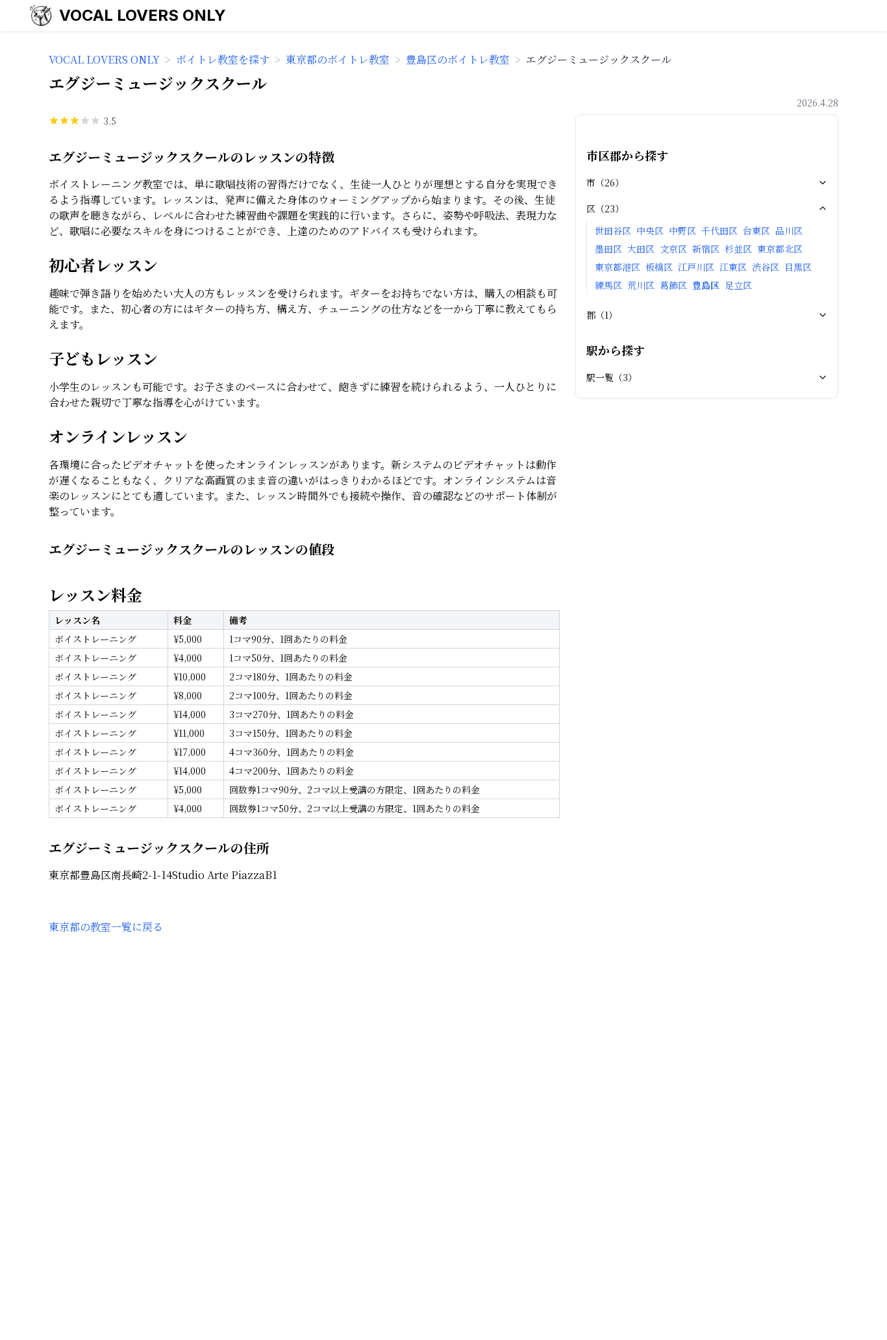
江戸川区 (696, 266)
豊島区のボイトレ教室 (458, 59)
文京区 (673, 248)
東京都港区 (617, 266)
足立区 (738, 285)
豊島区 (705, 285)
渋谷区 (765, 266)
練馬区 (608, 285)
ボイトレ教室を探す (222, 59)
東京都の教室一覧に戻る (106, 926)
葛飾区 (673, 285)
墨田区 (608, 248)
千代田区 (719, 230)
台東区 (756, 230)
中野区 (682, 230)
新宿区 (705, 248)
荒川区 (641, 285)
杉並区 (738, 248)
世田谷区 (613, 230)
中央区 (650, 230)
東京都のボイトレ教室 (338, 59)
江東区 (733, 266)
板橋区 (659, 266)
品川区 (789, 230)
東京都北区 (780, 248)
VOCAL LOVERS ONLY (142, 15)
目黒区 (798, 266)
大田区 (641, 248)
